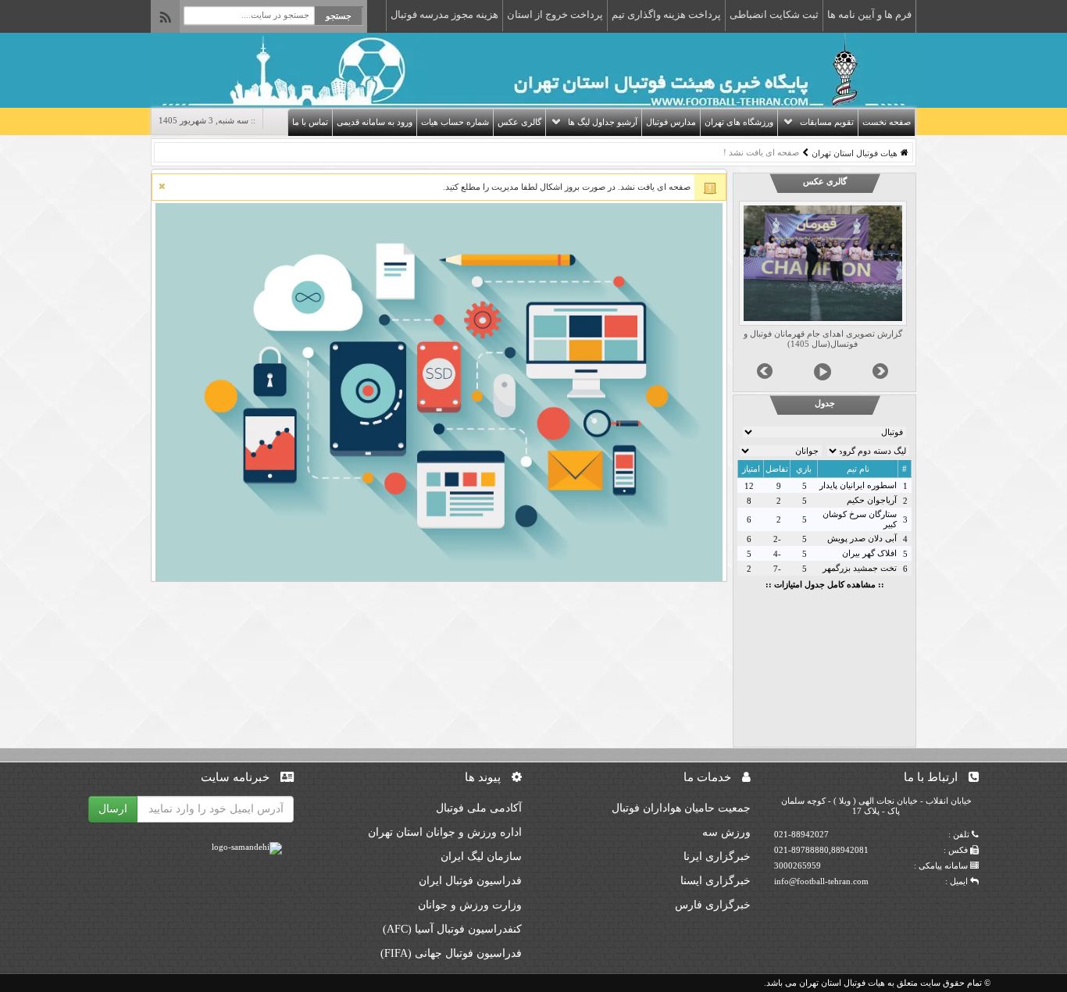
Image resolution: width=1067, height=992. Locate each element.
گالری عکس (519, 122)
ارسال (112, 809)
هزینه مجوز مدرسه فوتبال (444, 14)
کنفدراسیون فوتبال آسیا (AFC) (452, 929)
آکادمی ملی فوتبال (479, 808)
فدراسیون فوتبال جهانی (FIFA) (451, 953)
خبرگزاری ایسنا (715, 881)
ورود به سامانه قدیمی (374, 122)
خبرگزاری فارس (713, 905)
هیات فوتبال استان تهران (854, 153)
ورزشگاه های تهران (739, 122)
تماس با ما (310, 122)
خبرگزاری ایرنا (717, 856)
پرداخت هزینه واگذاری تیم (666, 14)
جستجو (339, 15)
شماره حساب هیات (455, 122)
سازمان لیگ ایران (481, 856)
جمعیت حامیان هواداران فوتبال (681, 808)
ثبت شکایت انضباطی (774, 14)
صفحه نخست (886, 122)
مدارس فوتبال (671, 122)
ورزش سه (726, 832)
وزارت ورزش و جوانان (470, 905)
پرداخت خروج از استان (555, 14)
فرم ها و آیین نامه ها (869, 14)
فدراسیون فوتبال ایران (470, 881)
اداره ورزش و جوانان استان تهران (445, 832)
